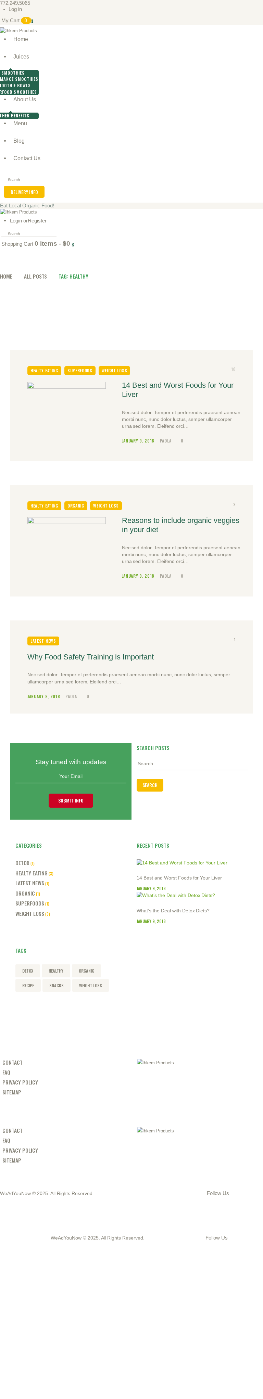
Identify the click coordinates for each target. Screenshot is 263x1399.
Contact (12, 1062)
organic (86, 970)
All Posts (35, 276)
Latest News (43, 641)
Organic (75, 506)
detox (27, 970)
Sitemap (11, 1092)
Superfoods (79, 370)
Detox (22, 863)
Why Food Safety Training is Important (90, 657)
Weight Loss (114, 370)
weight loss (90, 985)
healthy (56, 970)
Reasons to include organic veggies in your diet (180, 525)
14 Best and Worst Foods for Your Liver (178, 390)
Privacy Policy (20, 1082)
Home (6, 276)
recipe (28, 985)
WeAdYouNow (15, 1193)
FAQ (6, 1072)
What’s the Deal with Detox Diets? (173, 910)
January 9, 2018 (139, 441)
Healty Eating (44, 370)
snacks (56, 985)
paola (166, 441)
